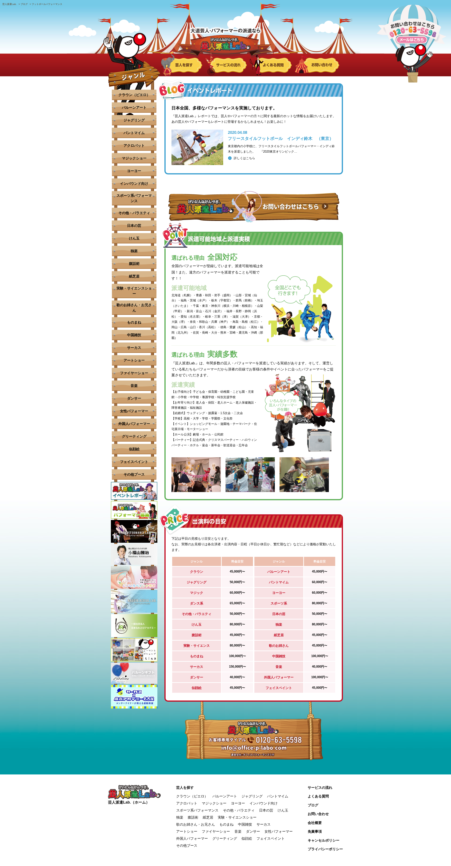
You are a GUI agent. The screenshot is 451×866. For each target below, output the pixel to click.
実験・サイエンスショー (134, 291)
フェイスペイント (134, 462)
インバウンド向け (134, 183)
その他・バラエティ (134, 213)
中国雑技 (134, 335)
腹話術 (134, 264)
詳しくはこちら (244, 158)
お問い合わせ (318, 814)
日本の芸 (134, 225)
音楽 (134, 386)
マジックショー (134, 158)
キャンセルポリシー (323, 840)
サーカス (134, 348)
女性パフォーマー (134, 411)
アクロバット (134, 145)
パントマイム (134, 133)
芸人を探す (185, 787)
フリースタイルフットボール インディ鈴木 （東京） (281, 138)
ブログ (313, 805)
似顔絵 (134, 449)
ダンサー (134, 398)
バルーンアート (134, 107)
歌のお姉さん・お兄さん (134, 307)
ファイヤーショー (134, 373)
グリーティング (134, 436)
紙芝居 (134, 276)
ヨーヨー (134, 171)
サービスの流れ (320, 787)
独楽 (134, 251)
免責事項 (315, 831)
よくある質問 (318, 796)
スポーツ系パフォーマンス (134, 198)
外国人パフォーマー (134, 424)
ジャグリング (134, 120)
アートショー (134, 360)
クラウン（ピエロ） (134, 95)
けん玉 (134, 238)
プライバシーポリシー (325, 849)
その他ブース (134, 474)
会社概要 (315, 823)
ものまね (134, 322)
